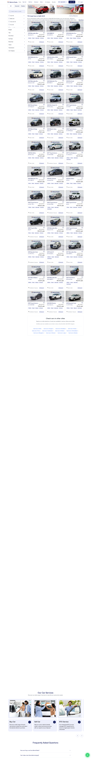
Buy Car (24, 2)
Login (81, 2)
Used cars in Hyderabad (47, 330)
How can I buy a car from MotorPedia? (29, 750)
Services (36, 2)
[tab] (11, 6)
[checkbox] (9, 15)
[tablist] (16, 6)
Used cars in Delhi (37, 328)
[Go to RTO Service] (79, 722)
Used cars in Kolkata (59, 330)
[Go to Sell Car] (54, 722)
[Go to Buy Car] (29, 722)
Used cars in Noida (72, 328)
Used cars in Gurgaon (48, 328)
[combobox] (62, 2)
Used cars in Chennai (50, 332)
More (41, 2)
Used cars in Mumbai (72, 332)
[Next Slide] (81, 735)
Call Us (71, 2)
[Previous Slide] (77, 735)
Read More (81, 19)
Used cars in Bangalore (38, 332)
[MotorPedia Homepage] (12, 2)
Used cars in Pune (36, 330)
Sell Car (30, 2)
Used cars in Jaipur (62, 332)
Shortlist (54, 2)
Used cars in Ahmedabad (72, 330)
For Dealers (47, 2)
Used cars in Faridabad (60, 328)
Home (20, 2)
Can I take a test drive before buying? (29, 755)
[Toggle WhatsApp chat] (87, 755)
